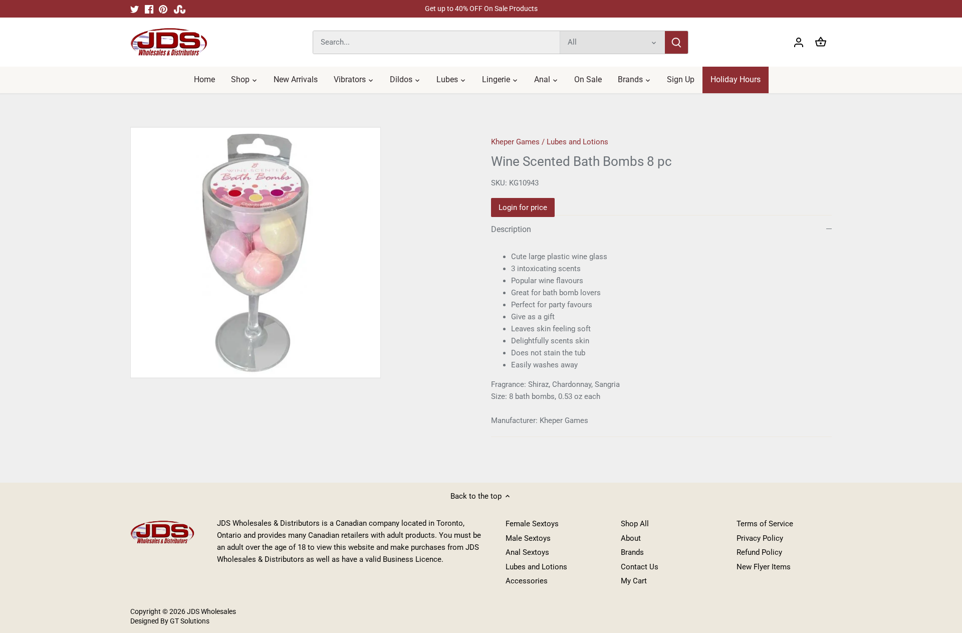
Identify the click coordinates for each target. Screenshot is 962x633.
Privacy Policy (760, 538)
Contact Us (639, 566)
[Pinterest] (163, 9)
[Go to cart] (821, 42)
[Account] (799, 42)
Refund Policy (759, 552)
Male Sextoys (528, 538)
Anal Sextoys (527, 552)
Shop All (635, 523)
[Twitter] (134, 9)
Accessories (527, 580)
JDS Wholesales (211, 611)
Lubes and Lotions (577, 141)
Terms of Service (765, 523)
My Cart (634, 580)
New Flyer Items (764, 566)
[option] (298, 252)
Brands (632, 552)
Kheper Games (515, 141)
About (631, 538)
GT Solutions (188, 621)
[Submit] (676, 42)
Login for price (523, 207)
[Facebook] (149, 9)
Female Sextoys (532, 523)
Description (511, 229)
